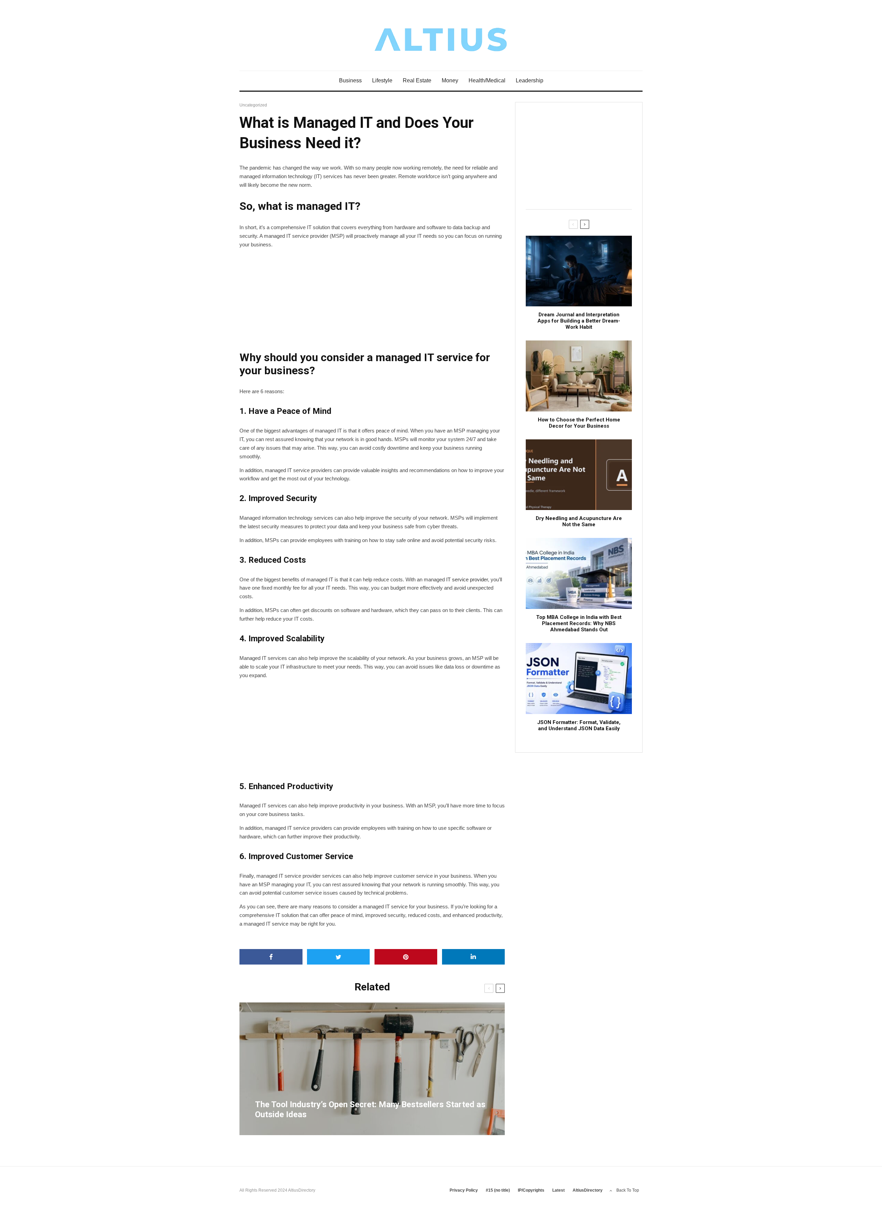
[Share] (270, 957)
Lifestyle (382, 80)
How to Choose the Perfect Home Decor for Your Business (579, 423)
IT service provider (467, 579)
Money (450, 80)
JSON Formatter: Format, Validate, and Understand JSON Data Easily (579, 725)
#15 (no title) (498, 1190)
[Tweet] (338, 957)
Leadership (529, 80)
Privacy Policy (464, 1190)
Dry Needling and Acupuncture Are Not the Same (579, 521)
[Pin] (406, 957)
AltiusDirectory (588, 1190)
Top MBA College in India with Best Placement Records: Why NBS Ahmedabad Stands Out (579, 623)
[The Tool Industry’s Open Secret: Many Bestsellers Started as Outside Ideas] (372, 1068)
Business (350, 80)
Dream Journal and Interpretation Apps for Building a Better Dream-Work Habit (578, 321)
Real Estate (417, 80)
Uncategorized (253, 105)
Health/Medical (487, 80)
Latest (558, 1190)
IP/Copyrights (531, 1190)
